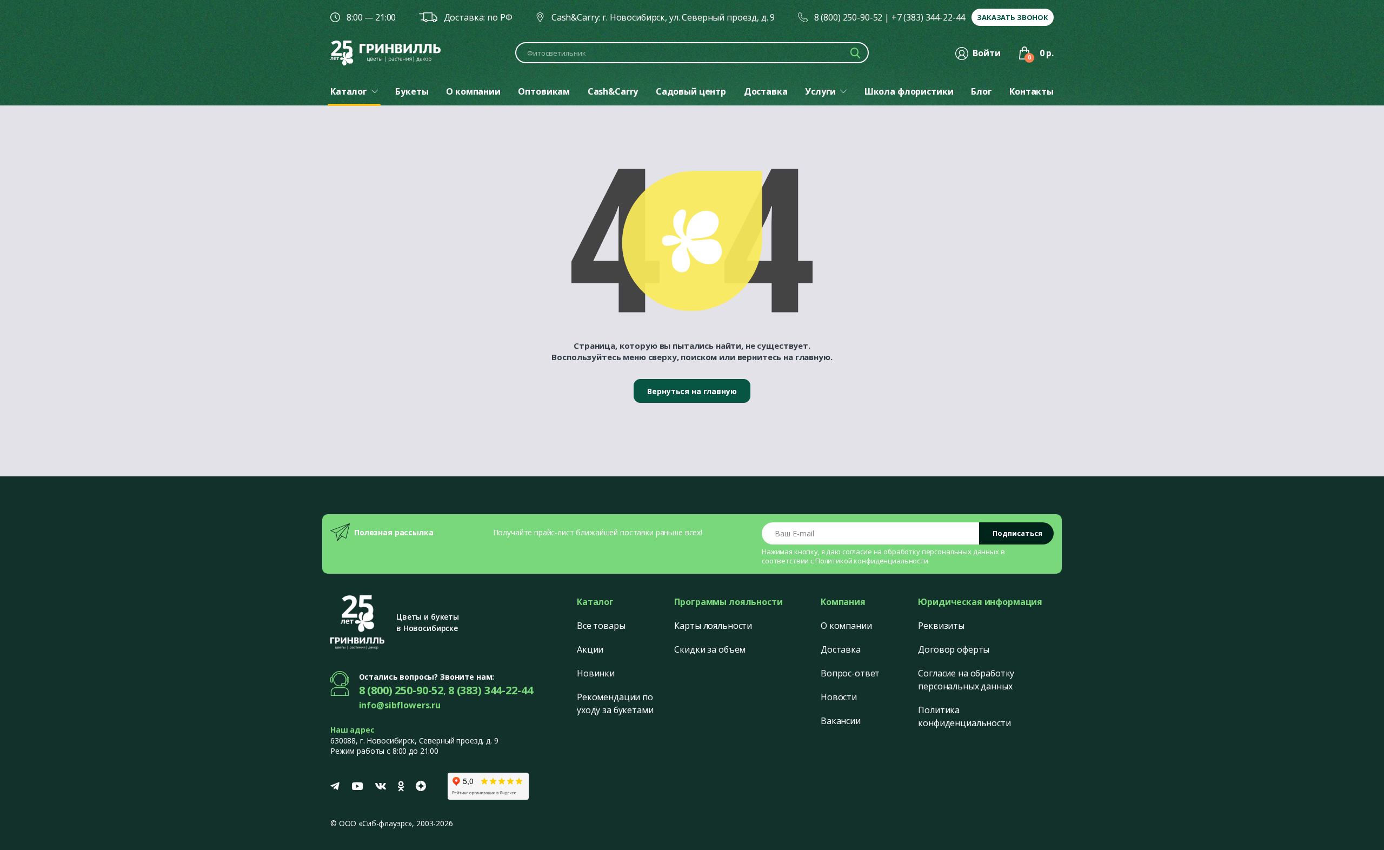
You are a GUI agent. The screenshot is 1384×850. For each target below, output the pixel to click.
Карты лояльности (713, 626)
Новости (839, 697)
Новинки (596, 673)
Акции (590, 649)
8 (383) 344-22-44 (490, 690)
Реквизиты (941, 626)
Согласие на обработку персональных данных (966, 679)
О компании (846, 626)
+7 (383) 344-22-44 (928, 17)
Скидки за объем (710, 649)
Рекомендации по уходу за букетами (615, 703)
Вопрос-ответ (850, 673)
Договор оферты (953, 649)
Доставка (841, 649)
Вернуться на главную (691, 391)
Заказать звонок (1012, 17)
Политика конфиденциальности (964, 716)
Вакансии (841, 721)
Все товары (601, 626)
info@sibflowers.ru (400, 705)
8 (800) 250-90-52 (848, 17)
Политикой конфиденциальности (871, 561)
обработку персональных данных (941, 551)
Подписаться (1017, 533)
